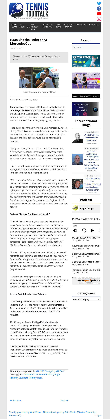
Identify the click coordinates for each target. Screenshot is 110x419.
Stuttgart (23, 377)
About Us (93, 24)
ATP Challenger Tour (32, 26)
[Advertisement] (74, 10)
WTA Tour (58, 25)
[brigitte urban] (77, 114)
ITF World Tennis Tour (47, 25)
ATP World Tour (30, 374)
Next (64, 400)
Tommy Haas (35, 377)
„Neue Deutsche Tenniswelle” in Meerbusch (91, 138)
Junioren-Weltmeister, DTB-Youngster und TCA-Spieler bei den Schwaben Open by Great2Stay (91, 159)
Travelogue (81, 24)
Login (98, 415)
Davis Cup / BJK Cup (68, 25)
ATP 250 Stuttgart (45, 371)
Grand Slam (14, 25)
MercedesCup (46, 374)
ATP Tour (22, 25)
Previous (15, 400)
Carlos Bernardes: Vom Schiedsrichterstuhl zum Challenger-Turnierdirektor (92, 184)
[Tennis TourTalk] (29, 10)
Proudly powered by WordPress (25, 412)
